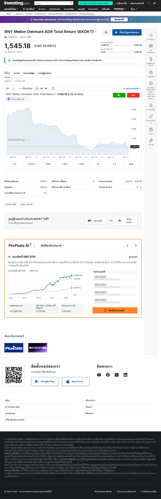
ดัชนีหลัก (19, 14)
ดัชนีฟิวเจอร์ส (40, 14)
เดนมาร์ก (29, 204)
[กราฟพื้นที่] (13, 88)
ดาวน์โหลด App (12, 406)
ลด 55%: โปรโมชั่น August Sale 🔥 (95, 3)
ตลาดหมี (98, 220)
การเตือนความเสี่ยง (148, 491)
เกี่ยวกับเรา (90, 400)
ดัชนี (8, 13)
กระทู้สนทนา (44, 73)
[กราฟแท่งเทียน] (7, 88)
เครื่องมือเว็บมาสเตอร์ (14, 419)
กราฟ (16, 73)
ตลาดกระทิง (129, 221)
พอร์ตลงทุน (10, 413)
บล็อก (7, 400)
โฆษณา (89, 406)
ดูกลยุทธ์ (133, 256)
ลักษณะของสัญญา (87, 14)
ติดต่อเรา (90, 413)
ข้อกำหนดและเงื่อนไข (103, 491)
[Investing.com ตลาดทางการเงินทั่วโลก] (16, 3)
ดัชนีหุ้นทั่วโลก (71, 14)
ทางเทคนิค (28, 73)
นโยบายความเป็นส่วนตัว (126, 491)
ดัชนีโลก (28, 14)
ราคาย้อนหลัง (20, 81)
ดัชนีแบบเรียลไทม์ (55, 14)
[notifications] (149, 3)
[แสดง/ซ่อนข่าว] (53, 88)
